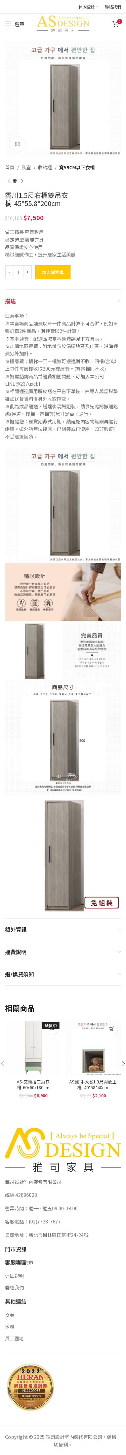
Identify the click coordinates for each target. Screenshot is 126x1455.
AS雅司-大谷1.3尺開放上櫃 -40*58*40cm (93, 1084)
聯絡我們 (14, 1287)
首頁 (9, 167)
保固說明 (14, 1275)
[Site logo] (63, 23)
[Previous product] (8, 181)
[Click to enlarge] (17, 144)
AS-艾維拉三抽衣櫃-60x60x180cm (33, 1084)
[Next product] (21, 181)
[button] (112, 1029)
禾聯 (9, 1326)
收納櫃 (45, 167)
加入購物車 (53, 272)
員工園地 (14, 1338)
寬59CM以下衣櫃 (77, 167)
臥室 (26, 167)
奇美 (9, 1315)
